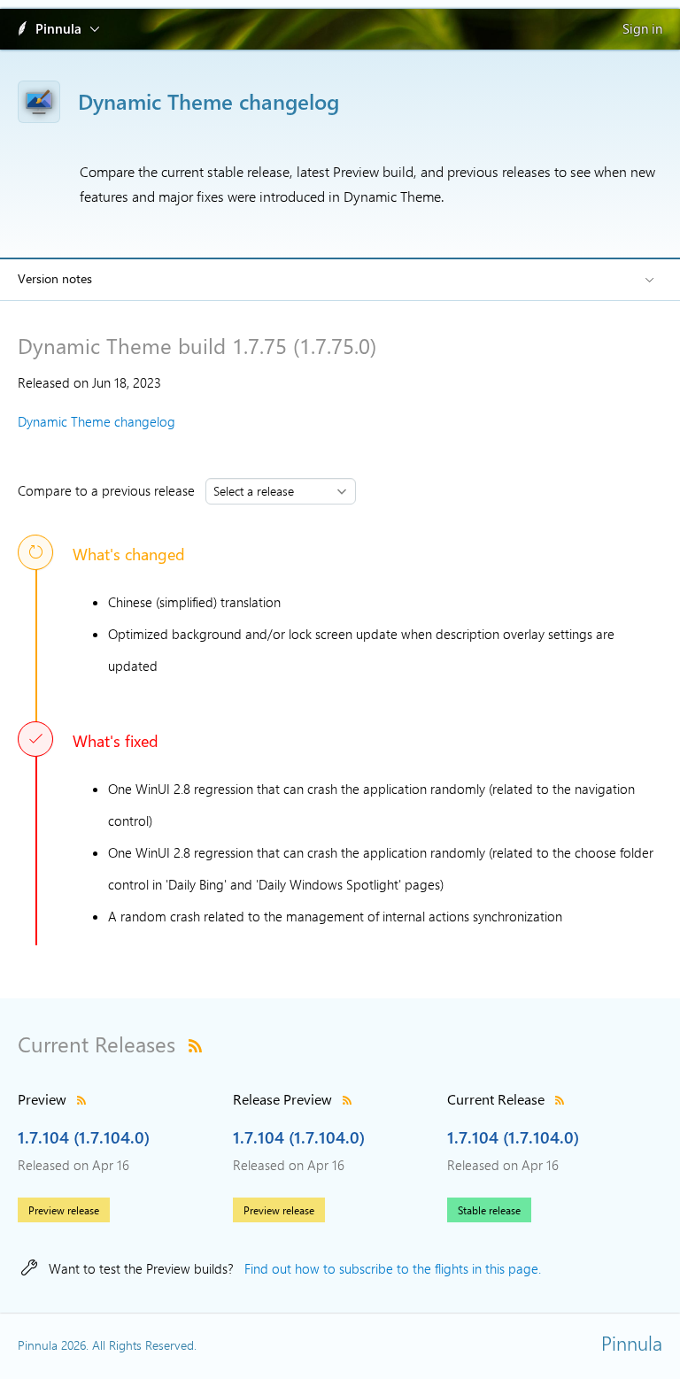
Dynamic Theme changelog (96, 421)
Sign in (642, 28)
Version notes (55, 278)
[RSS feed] (195, 1043)
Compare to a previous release (110, 490)
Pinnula (58, 28)
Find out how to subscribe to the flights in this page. (392, 1268)
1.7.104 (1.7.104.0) (84, 1136)
